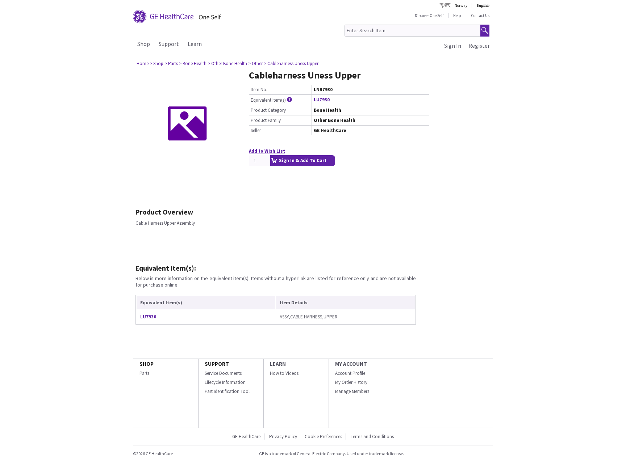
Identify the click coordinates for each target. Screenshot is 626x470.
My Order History (351, 382)
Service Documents (223, 373)
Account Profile (350, 373)
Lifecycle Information (225, 382)
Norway (461, 5)
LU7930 (322, 100)
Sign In (452, 45)
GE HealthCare (246, 436)
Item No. (259, 89)
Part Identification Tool (227, 391)
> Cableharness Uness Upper (291, 63)
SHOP (146, 363)
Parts (144, 373)
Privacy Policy (282, 436)
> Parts (171, 63)
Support (169, 43)
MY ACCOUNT (351, 363)
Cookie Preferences (323, 436)
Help (457, 15)
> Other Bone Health (227, 63)
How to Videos (284, 373)
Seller (256, 130)
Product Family (266, 120)
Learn (195, 43)
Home (143, 63)
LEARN (278, 363)
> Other (255, 63)
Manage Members (352, 391)
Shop (143, 43)
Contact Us (480, 15)
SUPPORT (217, 363)
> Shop (156, 63)
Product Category (268, 110)
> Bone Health (192, 63)
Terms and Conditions (372, 436)
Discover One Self (429, 15)
